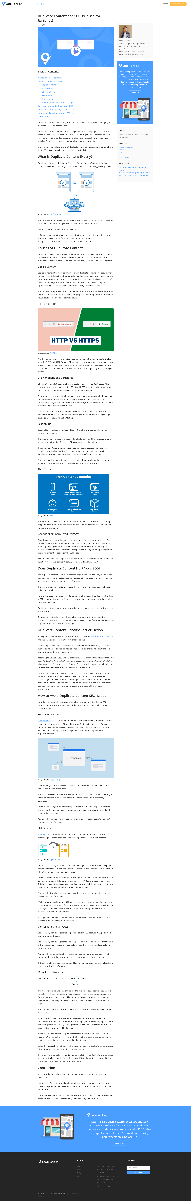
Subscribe (138, 1172)
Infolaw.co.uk (55, 859)
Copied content (49, 84)
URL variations (48, 92)
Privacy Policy (75, 1193)
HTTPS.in (53, 353)
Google (71, 163)
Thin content (48, 99)
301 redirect (44, 834)
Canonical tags (44, 720)
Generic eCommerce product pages (58, 102)
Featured (122, 155)
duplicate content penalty (101, 636)
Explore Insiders (56, 214)
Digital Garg (55, 779)
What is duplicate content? (50, 77)
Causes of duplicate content (50, 81)
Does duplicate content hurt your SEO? (55, 106)
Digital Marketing (124, 157)
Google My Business (126, 147)
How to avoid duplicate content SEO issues (57, 113)
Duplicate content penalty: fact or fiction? (56, 109)
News (121, 152)
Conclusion (43, 116)
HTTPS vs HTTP (49, 88)
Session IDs (47, 95)
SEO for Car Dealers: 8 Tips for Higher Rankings (134, 173)
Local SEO (122, 150)
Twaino (53, 515)
